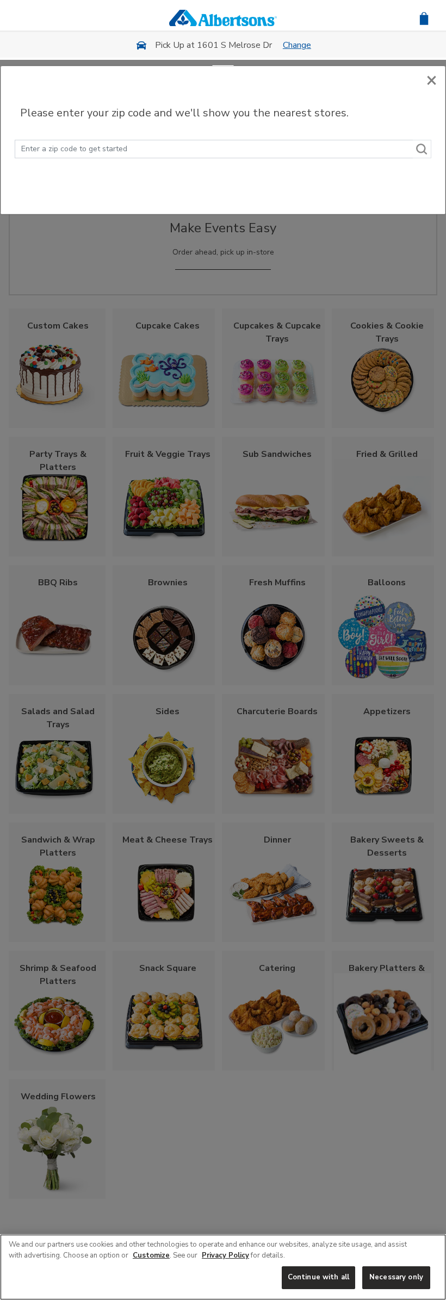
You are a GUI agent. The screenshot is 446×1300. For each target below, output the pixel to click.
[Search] (422, 149)
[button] (424, 17)
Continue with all (318, 1277)
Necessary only (396, 1277)
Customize (151, 1255)
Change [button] (297, 45)
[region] (223, 1267)
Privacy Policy (225, 1255)
